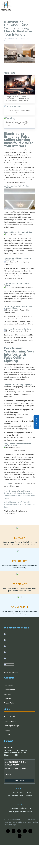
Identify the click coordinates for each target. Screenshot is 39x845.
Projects (7, 730)
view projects (11, 672)
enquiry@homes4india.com (20, 812)
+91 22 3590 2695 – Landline (20, 796)
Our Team (7, 694)
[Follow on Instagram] (13, 831)
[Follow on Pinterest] (20, 836)
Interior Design (9, 721)
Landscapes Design (11, 726)
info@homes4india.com (20, 808)
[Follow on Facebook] (8, 831)
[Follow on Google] (30, 831)
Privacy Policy (9, 703)
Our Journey (8, 685)
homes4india (12, 38)
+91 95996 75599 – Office (20, 792)
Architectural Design (11, 717)
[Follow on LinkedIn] (19, 831)
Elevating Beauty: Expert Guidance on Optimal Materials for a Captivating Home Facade (19, 495)
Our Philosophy (10, 690)
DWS (24, 822)
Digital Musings (10, 825)
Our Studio (8, 698)
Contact (7, 483)
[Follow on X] (25, 831)
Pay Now (36, 421)
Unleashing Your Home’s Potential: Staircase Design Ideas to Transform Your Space (19, 504)
